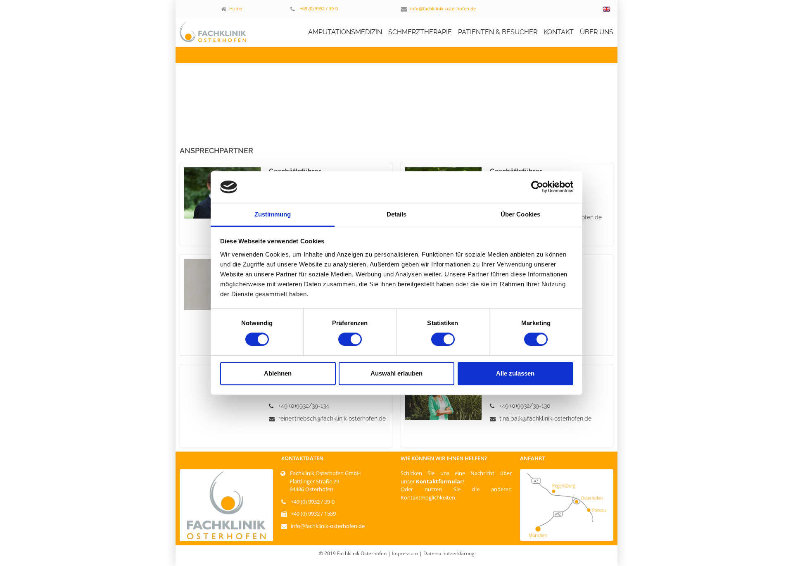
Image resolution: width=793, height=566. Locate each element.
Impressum (405, 553)
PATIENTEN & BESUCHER (497, 32)
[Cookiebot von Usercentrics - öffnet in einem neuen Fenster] (537, 187)
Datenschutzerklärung (449, 553)
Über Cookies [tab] (520, 214)
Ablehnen (278, 373)
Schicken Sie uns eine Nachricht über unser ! (456, 477)
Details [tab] (397, 214)
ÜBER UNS (596, 32)
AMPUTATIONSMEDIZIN (345, 32)
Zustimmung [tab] (272, 214)
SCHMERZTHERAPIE (420, 32)
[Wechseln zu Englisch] (606, 8)
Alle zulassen (515, 373)
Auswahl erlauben (396, 373)
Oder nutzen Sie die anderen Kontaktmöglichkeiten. (456, 493)
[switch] (350, 339)
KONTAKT (559, 32)
